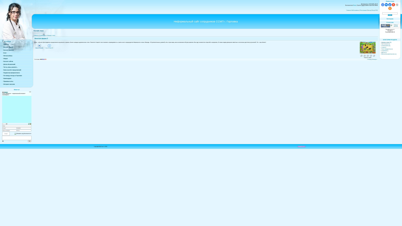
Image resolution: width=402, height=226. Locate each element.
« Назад (369, 59)
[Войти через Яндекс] (393, 4)
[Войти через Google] (397, 4)
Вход (373, 10)
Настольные (384, 44)
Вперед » (374, 59)
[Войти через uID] (382, 4)
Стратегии (384, 50)
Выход (369, 10)
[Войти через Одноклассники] (390, 8)
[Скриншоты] (368, 47)
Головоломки (384, 45)
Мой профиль (355, 10)
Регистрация (363, 10)
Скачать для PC (49, 48)
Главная (348, 10)
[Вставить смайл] (30, 123)
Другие (383, 52)
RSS (376, 10)
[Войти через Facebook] (389, 4)
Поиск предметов (386, 49)
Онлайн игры (42, 35)
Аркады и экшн (51, 35)
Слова (383, 47)
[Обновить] (29, 123)
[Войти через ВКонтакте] (386, 4)
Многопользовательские (387, 54)
